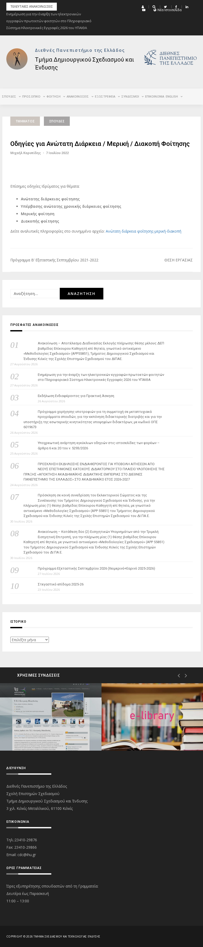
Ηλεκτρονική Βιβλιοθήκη (145, 731)
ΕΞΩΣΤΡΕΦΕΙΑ (105, 96)
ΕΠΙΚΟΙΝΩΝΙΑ (154, 96)
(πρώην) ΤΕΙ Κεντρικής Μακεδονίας (40, 730)
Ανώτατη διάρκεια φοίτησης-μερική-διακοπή (143, 231)
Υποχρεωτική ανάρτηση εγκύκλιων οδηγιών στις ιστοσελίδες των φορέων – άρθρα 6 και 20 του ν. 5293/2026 (99, 445)
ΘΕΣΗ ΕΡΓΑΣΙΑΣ (178, 259)
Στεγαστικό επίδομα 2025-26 (61, 584)
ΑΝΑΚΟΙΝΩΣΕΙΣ (78, 96)
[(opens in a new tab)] (51, 717)
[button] (144, 6)
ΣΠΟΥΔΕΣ (56, 121)
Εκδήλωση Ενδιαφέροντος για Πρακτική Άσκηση (76, 396)
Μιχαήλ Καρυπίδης (25, 153)
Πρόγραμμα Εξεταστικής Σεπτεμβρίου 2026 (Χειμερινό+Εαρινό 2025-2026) (96, 568)
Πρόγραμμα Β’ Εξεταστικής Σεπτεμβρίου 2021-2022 (54, 259)
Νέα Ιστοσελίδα (170, 10)
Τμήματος (25, 121)
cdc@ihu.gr (26, 854)
